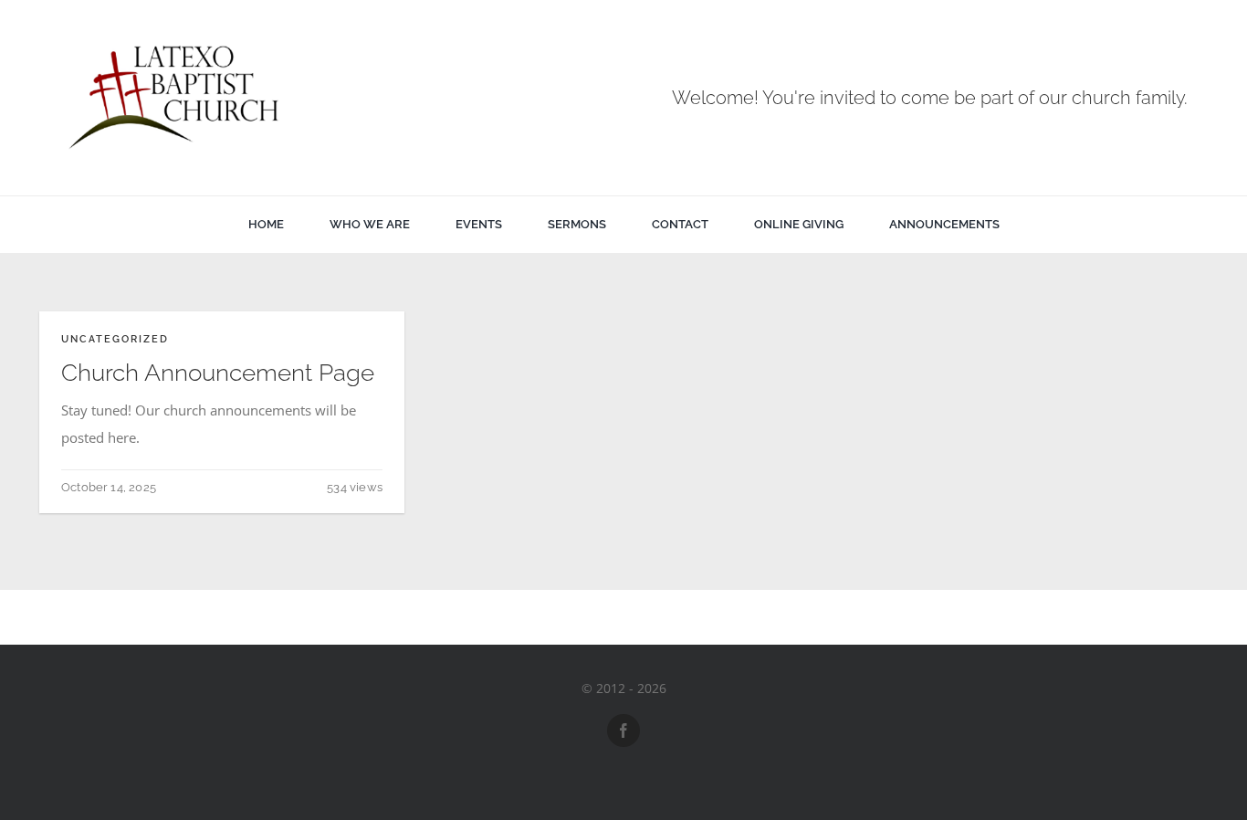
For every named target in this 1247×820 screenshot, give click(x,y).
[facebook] (623, 730)
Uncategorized (115, 339)
